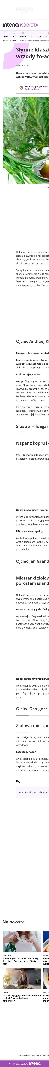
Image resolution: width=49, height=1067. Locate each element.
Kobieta (13, 40)
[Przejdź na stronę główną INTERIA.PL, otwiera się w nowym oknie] (11, 25)
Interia (5, 40)
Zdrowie (21, 40)
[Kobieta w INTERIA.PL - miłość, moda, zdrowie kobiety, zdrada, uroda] (29, 25)
